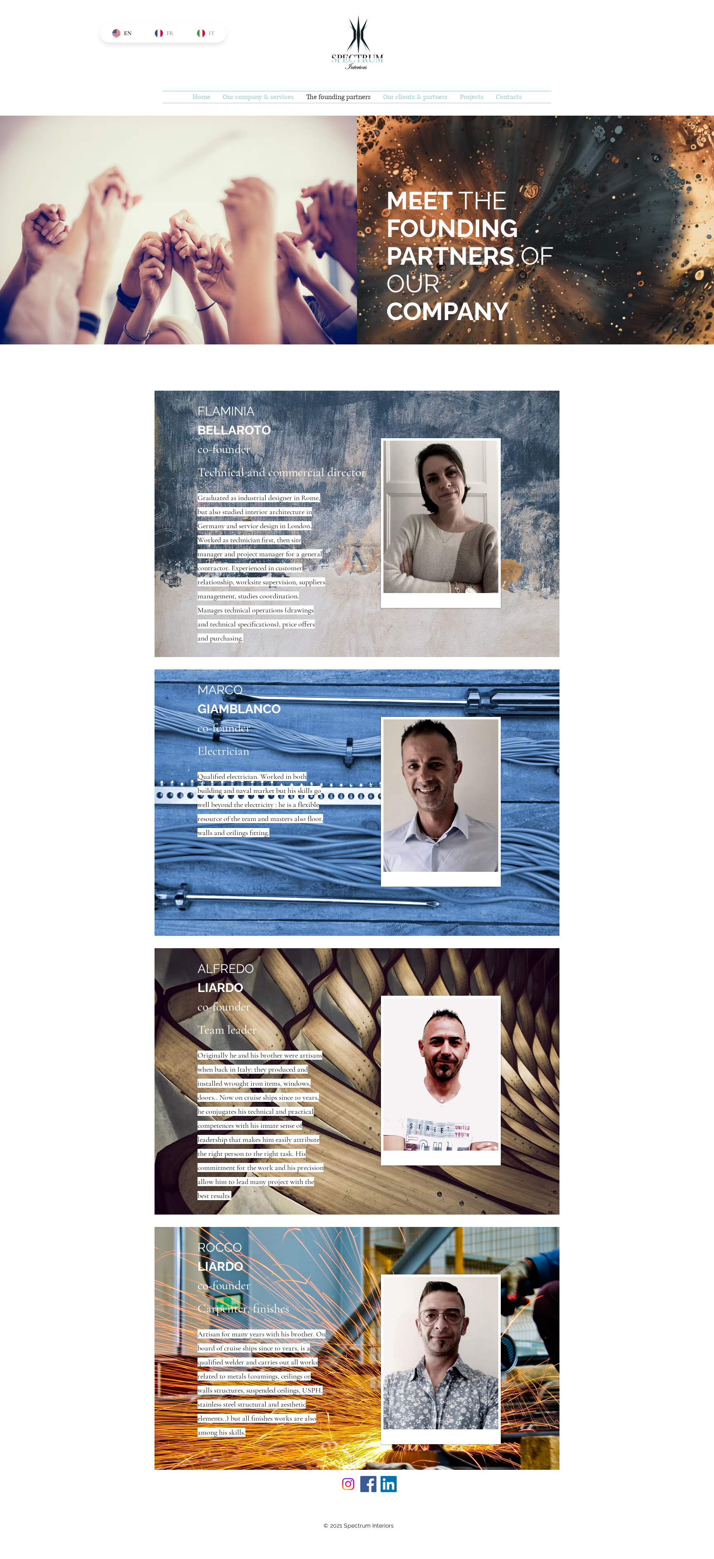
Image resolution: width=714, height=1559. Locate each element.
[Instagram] (348, 1484)
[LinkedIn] (389, 1484)
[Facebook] (368, 1484)
